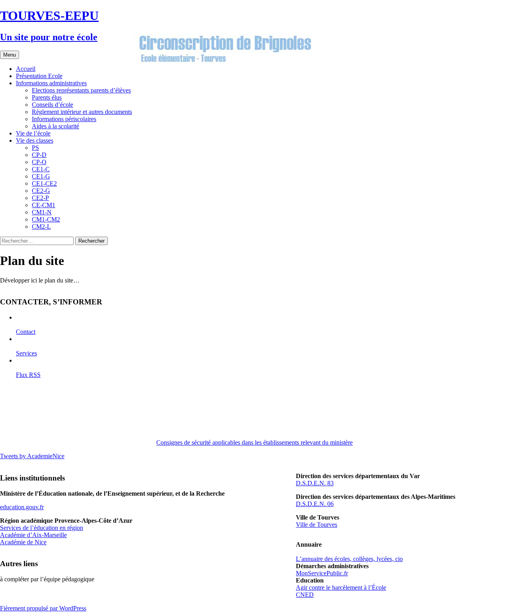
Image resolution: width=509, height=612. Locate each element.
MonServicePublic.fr (322, 573)
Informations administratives (51, 83)
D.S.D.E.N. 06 (315, 503)
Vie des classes (34, 140)
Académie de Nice (23, 542)
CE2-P (40, 197)
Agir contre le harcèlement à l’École (341, 587)
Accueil (25, 68)
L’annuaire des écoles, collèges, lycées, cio (349, 558)
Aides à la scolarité (55, 126)
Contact (25, 331)
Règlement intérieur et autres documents (82, 111)
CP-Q (39, 162)
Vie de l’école (33, 133)
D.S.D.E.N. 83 (315, 483)
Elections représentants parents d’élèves (81, 90)
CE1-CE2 (44, 183)
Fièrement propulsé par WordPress (43, 608)
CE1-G (41, 176)
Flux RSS (28, 374)
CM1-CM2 (46, 219)
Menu (9, 55)
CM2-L (41, 226)
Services (26, 353)
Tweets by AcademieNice (32, 456)
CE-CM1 (43, 205)
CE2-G (41, 190)
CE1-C (41, 169)
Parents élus (47, 97)
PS (35, 147)
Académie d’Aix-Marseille (33, 535)
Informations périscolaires (64, 119)
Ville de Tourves (316, 524)
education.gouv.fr (22, 507)
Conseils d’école (52, 104)
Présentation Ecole (39, 76)
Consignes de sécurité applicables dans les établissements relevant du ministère (254, 442)
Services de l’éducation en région (41, 527)
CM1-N (42, 212)
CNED (305, 594)
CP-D (39, 154)
